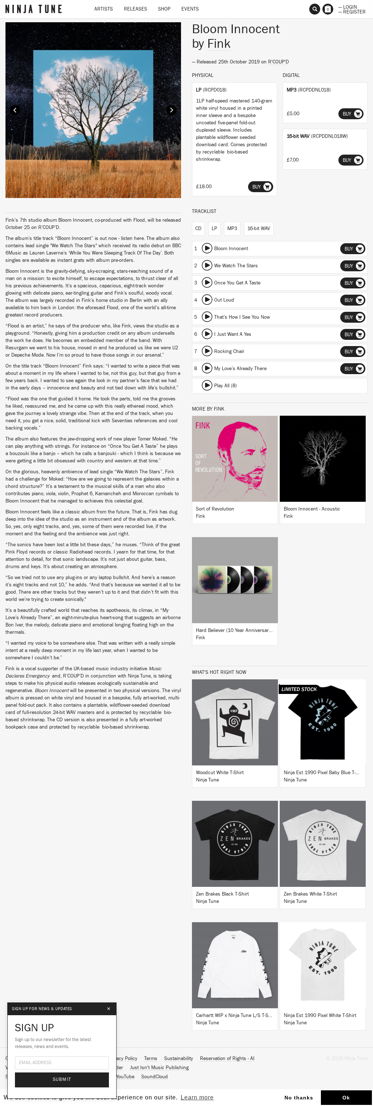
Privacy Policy (122, 1058)
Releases (135, 9)
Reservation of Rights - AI (227, 1058)
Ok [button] (346, 1098)
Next (171, 110)
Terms (150, 1058)
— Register (352, 11)
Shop (164, 9)
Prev (15, 110)
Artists (103, 9)
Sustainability (178, 1058)
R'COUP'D (278, 62)
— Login (347, 6)
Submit (62, 1079)
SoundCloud (154, 1076)
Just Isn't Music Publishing (159, 1067)
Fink (219, 43)
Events (190, 9)
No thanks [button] (298, 1098)
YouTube (125, 1076)
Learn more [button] (197, 1097)
